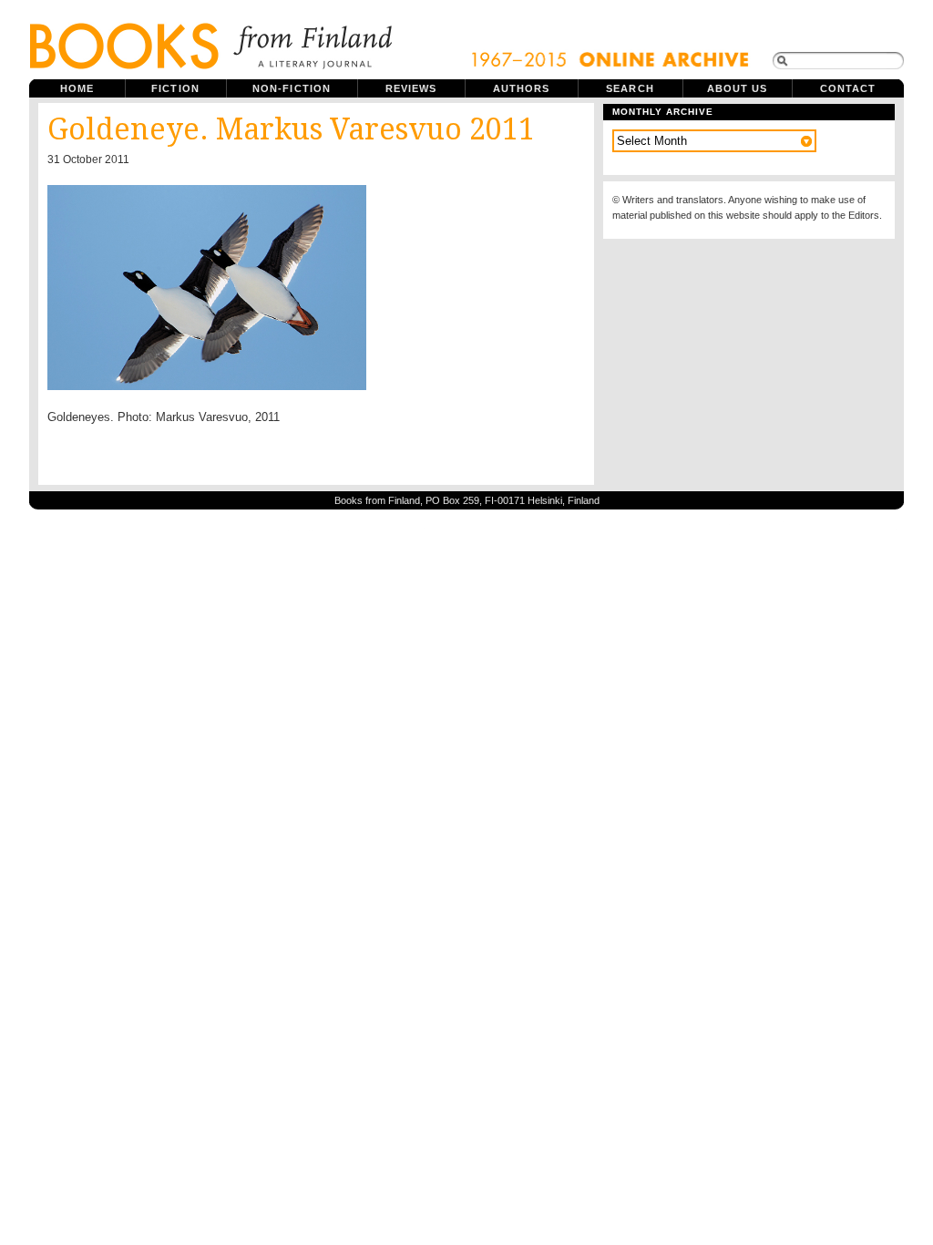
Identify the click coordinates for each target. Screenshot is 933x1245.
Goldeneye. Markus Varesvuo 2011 (291, 129)
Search (630, 88)
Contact (848, 88)
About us (737, 88)
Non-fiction (291, 88)
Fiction (175, 88)
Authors (521, 88)
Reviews (411, 88)
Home (77, 88)
